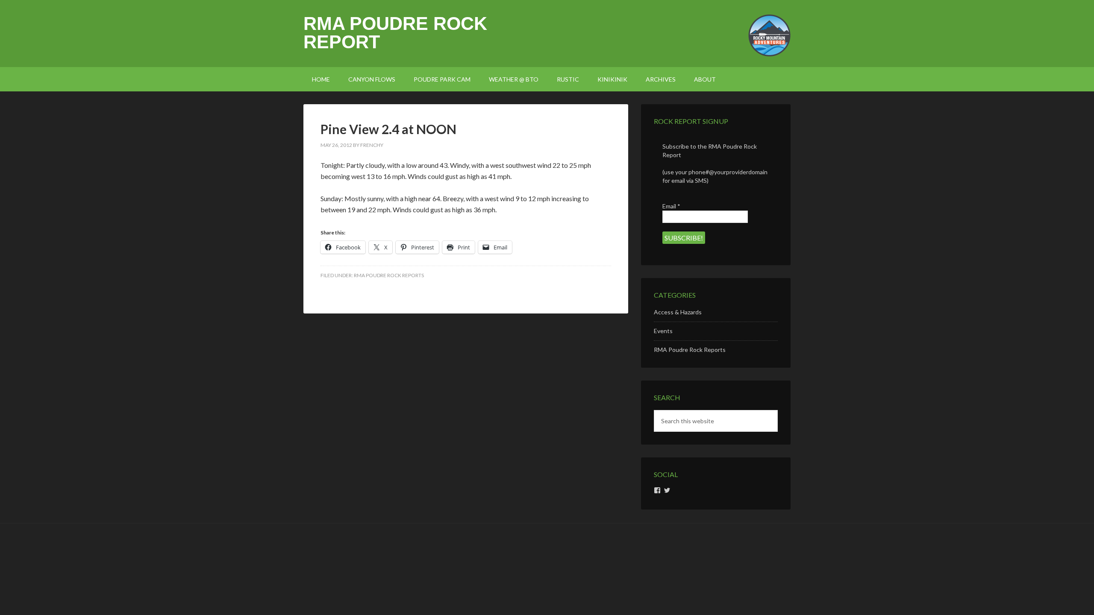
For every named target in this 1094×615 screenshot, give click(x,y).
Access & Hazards (678, 312)
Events (663, 330)
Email (671, 206)
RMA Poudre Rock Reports (389, 275)
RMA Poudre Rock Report (395, 32)
